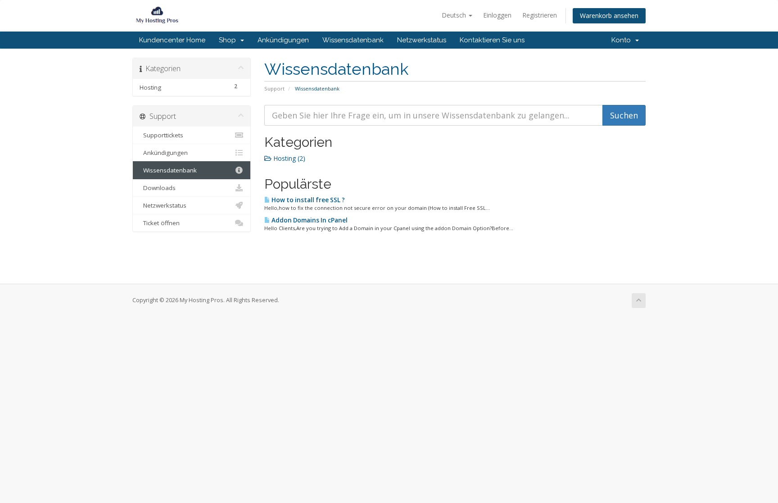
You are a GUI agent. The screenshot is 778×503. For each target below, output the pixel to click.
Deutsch (455, 15)
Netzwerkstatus (421, 40)
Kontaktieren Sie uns (492, 40)
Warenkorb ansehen (609, 15)
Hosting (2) (288, 158)
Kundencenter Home (172, 40)
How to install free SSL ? (307, 200)
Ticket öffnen (160, 223)
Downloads (158, 188)
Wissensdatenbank (353, 40)
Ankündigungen (283, 40)
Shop (229, 40)
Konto (622, 40)
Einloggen (497, 15)
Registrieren (539, 15)
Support (274, 88)
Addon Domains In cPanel (309, 220)
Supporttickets (161, 135)
